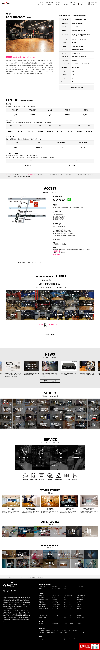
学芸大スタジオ (68, 606)
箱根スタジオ (80, 608)
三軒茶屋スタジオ (56, 604)
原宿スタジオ (67, 597)
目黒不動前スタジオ (43, 608)
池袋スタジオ (67, 599)
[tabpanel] (30, 36)
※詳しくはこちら (33, 57)
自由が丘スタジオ (81, 603)
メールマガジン (55, 617)
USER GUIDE (49, 3)
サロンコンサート (56, 639)
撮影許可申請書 (68, 617)
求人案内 (41, 623)
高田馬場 (34, 577)
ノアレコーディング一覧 (44, 630)
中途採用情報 (55, 623)
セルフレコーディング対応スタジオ (47, 632)
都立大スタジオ (42, 604)
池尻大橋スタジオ (81, 604)
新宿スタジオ (80, 597)
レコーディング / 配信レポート (59, 630)
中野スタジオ (42, 603)
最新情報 (66, 587)
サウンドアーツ (68, 608)
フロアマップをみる (50, 334)
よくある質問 (80, 587)
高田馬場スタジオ (56, 599)
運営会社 (41, 588)
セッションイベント (43, 639)
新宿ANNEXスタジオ (43, 599)
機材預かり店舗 (42, 617)
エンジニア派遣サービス (72, 630)
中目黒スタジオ (55, 608)
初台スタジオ (67, 601)
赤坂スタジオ (55, 606)
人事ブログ (79, 623)
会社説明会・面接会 (68, 623)
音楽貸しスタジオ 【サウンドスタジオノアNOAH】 (19, 577)
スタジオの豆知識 (81, 617)
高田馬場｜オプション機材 (76, 88)
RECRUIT (73, 3)
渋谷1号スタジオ (68, 595)
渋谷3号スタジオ (42, 595)
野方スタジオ (67, 603)
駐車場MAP (79, 615)
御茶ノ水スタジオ (56, 601)
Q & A (65, 3)
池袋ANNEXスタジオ (82, 599)
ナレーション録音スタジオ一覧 (76, 632)
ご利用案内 (54, 587)
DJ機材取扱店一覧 (43, 615)
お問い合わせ (67, 588)
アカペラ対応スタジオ (69, 615)
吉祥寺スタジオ (55, 603)
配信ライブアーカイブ (69, 639)
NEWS (58, 3)
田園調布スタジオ (81, 606)
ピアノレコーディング (62, 632)
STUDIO (40, 3)
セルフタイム (55, 615)
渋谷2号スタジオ (81, 595)
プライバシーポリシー (57, 588)
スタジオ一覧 (42, 587)
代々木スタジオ (55, 597)
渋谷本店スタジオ (56, 595)
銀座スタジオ (42, 606)
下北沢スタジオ (80, 601)
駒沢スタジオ (67, 604)
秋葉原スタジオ (42, 601)
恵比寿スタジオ (42, 597)
